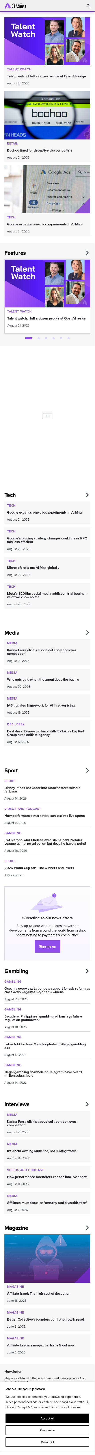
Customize (47, 1430)
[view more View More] (87, 253)
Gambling (16, 971)
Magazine (16, 1228)
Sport (11, 770)
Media (11, 633)
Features (15, 253)
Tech (10, 495)
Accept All (47, 1418)
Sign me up (47, 946)
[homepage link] (15, 6)
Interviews (16, 1104)
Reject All (47, 1442)
